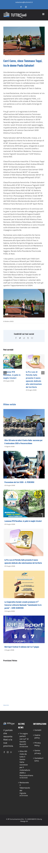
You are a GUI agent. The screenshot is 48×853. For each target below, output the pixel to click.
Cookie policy (37, 736)
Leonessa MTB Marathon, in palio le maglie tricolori (12, 375)
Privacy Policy (37, 744)
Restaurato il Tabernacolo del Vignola (24, 787)
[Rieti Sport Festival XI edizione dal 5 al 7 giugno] (24, 629)
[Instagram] (8, 752)
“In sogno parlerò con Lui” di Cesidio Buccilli (24, 738)
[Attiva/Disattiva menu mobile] (43, 14)
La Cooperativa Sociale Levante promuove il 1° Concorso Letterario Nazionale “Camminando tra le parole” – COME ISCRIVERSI (23, 605)
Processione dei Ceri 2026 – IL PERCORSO (19, 482)
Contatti (37, 730)
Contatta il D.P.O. (38, 759)
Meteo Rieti (6, 705)
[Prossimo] (43, 372)
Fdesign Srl (24, 821)
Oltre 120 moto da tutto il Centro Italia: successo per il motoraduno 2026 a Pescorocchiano (24, 763)
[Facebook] (4, 752)
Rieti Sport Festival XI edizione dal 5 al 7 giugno (21, 647)
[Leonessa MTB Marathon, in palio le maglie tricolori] (12, 361)
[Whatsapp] (11, 752)
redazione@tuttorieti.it (24, 2)
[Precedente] (5, 372)
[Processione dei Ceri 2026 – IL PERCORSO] (24, 464)
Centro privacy (37, 751)
